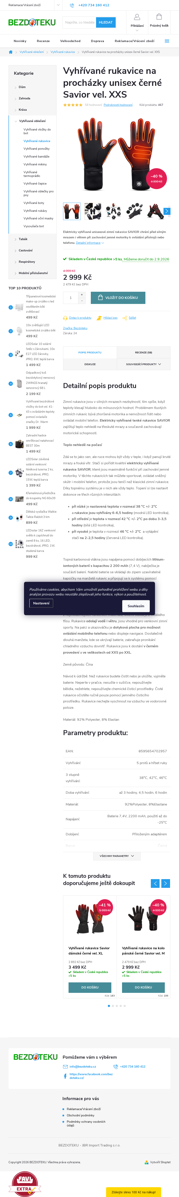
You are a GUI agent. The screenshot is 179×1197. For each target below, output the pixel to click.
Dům (22, 87)
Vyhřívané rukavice (37, 141)
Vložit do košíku (121, 297)
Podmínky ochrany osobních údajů (86, 1123)
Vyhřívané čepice (35, 183)
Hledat (106, 22)
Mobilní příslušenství (33, 273)
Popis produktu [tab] (90, 352)
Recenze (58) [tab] (143, 352)
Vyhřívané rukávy (35, 211)
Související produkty (141, 364)
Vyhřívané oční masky (38, 218)
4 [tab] (121, 1006)
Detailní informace (88, 243)
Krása (23, 110)
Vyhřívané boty (34, 203)
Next (165, 883)
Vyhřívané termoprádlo (32, 174)
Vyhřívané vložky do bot (37, 131)
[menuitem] (20, 41)
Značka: (75, 328)
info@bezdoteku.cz (83, 1067)
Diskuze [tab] (90, 364)
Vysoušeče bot (34, 226)
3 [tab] (117, 1006)
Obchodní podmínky (80, 1115)
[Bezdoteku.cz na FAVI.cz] (25, 1184)
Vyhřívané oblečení (32, 121)
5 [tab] (125, 1006)
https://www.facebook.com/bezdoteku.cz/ (91, 1076)
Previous (155, 883)
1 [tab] (109, 1006)
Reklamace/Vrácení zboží (25, 5)
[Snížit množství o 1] (81, 301)
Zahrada (24, 98)
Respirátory (27, 262)
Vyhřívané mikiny (35, 164)
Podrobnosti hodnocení (118, 105)
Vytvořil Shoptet (160, 1162)
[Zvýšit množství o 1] (81, 295)
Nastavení (41, 603)
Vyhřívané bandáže (36, 156)
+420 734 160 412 (132, 1067)
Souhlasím (136, 606)
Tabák (23, 239)
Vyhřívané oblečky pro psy (39, 193)
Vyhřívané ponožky (37, 149)
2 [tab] (113, 1006)
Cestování (26, 250)
